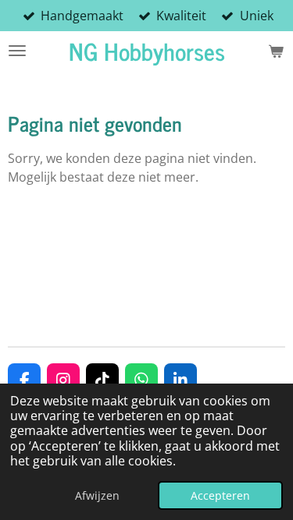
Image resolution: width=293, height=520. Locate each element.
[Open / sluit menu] (17, 50)
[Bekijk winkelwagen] (276, 50)
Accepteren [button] (220, 495)
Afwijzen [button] (97, 495)
